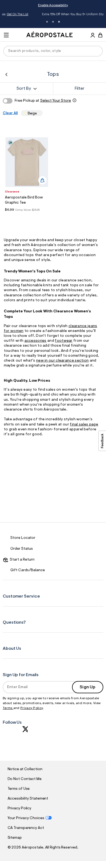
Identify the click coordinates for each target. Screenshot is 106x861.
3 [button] (59, 21)
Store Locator (22, 538)
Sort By (23, 88)
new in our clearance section (62, 361)
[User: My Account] (92, 36)
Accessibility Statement (28, 799)
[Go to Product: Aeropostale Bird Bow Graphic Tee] (27, 216)
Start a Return (21, 560)
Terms (8, 708)
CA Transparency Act (26, 828)
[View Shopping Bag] (100, 35)
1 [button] (47, 21)
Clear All (10, 113)
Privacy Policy (31, 708)
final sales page (84, 425)
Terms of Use (19, 789)
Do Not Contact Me (25, 779)
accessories (35, 341)
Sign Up (87, 687)
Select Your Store (55, 101)
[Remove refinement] (38, 113)
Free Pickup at (43, 101)
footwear (63, 341)
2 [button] (53, 21)
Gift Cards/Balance (27, 570)
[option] (27, 162)
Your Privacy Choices (26, 818)
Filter (80, 88)
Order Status (21, 549)
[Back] (6, 74)
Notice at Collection (25, 769)
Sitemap (15, 838)
